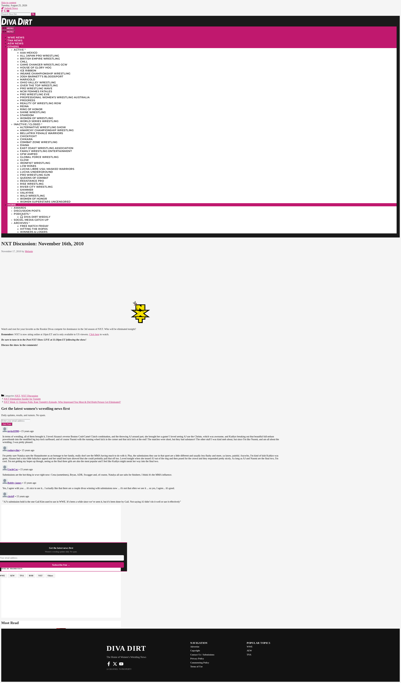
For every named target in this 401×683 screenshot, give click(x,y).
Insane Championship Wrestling (45, 73)
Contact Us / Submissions (202, 655)
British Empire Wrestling (40, 58)
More (12, 204)
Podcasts (21, 213)
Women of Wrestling (36, 118)
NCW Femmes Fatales (36, 91)
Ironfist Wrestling (35, 163)
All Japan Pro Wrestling (39, 55)
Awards (20, 207)
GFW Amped (29, 154)
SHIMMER (26, 189)
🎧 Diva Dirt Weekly (35, 216)
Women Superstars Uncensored (45, 201)
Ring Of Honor (31, 109)
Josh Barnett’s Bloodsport (41, 76)
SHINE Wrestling (33, 112)
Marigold (27, 79)
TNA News (15, 40)
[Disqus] (140, 465)
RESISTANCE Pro (32, 180)
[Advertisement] (141, 276)
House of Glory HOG (35, 67)
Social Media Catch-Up (31, 219)
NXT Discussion (29, 395)
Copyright (195, 650)
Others (13, 46)
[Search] (33, 14)
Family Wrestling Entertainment (46, 151)
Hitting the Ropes (34, 228)
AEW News (15, 43)
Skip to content (8, 2)
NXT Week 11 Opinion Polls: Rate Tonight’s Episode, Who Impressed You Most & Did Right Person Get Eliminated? (62, 402)
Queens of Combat (34, 177)
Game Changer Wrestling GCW (43, 64)
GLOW (24, 160)
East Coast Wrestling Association (46, 148)
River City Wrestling (36, 186)
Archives (21, 223)
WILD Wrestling (32, 195)
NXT (17, 395)
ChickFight (28, 136)
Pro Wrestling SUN (35, 174)
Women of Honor (33, 198)
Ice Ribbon (28, 70)
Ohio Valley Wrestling (38, 82)
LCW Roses (28, 165)
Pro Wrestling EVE (35, 94)
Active (19, 49)
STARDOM (27, 115)
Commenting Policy (199, 663)
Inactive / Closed (27, 124)
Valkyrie (27, 192)
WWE (250, 647)
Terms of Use (196, 666)
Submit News (11, 8)
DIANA (24, 145)
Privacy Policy (197, 658)
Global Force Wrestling (39, 157)
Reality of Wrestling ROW (40, 103)
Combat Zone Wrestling (38, 142)
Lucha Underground (36, 171)
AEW (249, 650)
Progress (27, 100)
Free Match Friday (34, 225)
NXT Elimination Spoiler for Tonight (22, 399)
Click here (94, 334)
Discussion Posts (27, 210)
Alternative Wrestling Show (43, 127)
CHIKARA (26, 139)
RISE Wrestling (32, 183)
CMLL (24, 61)
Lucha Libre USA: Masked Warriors (47, 168)
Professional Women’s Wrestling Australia (55, 97)
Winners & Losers (33, 231)
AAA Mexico (28, 52)
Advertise (194, 647)
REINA (24, 106)
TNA (249, 655)
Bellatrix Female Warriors (41, 133)
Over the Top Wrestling (39, 85)
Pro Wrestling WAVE (36, 88)
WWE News (16, 37)
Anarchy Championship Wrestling (47, 130)
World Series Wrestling (39, 121)
